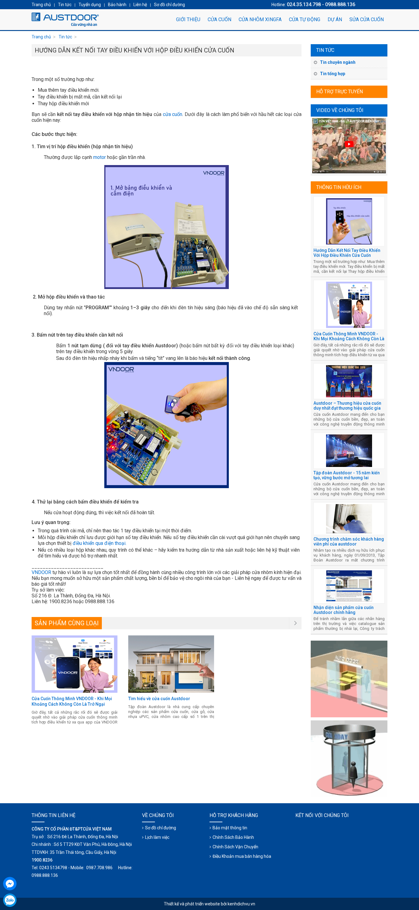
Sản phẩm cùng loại (67, 623)
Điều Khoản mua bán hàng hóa (242, 856)
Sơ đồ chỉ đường (160, 827)
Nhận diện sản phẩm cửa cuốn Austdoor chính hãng (343, 610)
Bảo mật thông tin (230, 827)
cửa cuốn (173, 114)
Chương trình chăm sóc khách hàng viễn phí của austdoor (348, 541)
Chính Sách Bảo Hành (233, 837)
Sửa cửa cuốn (366, 19)
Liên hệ (140, 4)
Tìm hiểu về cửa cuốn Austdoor (159, 698)
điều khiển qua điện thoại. (99, 543)
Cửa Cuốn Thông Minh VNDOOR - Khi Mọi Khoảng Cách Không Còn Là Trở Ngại (348, 338)
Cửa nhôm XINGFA (260, 19)
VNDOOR (41, 572)
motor (99, 157)
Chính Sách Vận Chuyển (235, 846)
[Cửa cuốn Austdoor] (65, 19)
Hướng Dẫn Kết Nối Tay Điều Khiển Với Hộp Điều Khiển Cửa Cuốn (346, 253)
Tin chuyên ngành (338, 62)
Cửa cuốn (219, 19)
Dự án (335, 19)
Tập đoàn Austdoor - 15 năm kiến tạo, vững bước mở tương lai (346, 475)
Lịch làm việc (157, 837)
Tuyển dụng (90, 4)
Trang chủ (41, 36)
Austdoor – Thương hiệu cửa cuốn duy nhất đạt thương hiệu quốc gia (347, 406)
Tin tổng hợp (332, 73)
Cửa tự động (304, 19)
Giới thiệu (188, 19)
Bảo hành (117, 4)
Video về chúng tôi (339, 110)
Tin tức (325, 50)
